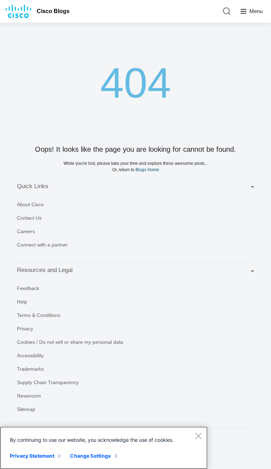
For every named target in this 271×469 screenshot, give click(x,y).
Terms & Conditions (38, 315)
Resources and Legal (45, 270)
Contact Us (29, 218)
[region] (103, 448)
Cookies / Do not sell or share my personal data (70, 342)
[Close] (198, 435)
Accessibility (30, 355)
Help (22, 302)
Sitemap (26, 409)
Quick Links (32, 186)
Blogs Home (147, 169)
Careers (26, 231)
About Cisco (30, 204)
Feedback (28, 288)
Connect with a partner (42, 245)
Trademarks (30, 369)
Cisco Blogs (53, 11)
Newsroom (29, 396)
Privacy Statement (32, 456)
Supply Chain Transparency (48, 382)
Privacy (25, 328)
